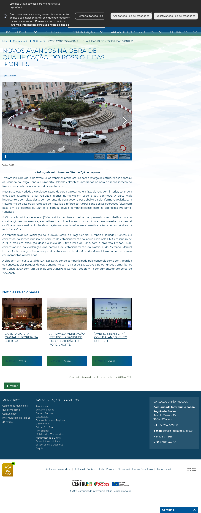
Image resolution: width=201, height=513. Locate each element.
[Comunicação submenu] (101, 32)
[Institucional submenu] (35, 32)
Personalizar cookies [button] (90, 15)
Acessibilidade (164, 469)
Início (5, 41)
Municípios (53, 32)
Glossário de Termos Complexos (135, 469)
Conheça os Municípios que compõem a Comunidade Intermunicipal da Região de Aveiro (16, 413)
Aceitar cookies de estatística (131, 15)
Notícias (37, 41)
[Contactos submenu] (195, 32)
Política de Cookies (84, 469)
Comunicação (83, 32)
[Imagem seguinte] (124, 120)
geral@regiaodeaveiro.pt (178, 430)
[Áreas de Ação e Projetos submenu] (161, 32)
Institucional (17, 32)
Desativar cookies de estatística (175, 15)
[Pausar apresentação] (6, 156)
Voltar (14, 386)
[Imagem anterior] (9, 120)
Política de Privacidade (58, 469)
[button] (99, 156)
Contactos (179, 32)
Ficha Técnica (106, 469)
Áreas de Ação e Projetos (132, 32)
